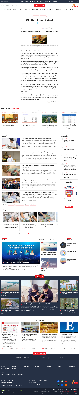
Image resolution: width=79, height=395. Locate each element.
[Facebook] (64, 1)
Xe (37, 1)
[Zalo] (69, 1)
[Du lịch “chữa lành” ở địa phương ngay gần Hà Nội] (69, 285)
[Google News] (77, 1)
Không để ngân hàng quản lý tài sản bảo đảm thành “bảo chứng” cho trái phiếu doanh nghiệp (11, 226)
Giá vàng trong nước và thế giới (49, 334)
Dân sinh (72, 9)
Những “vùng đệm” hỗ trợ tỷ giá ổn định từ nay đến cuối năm (36, 138)
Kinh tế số (27, 9)
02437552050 (33, 382)
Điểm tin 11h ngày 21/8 (71, 252)
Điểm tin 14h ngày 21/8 (71, 244)
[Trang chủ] (4, 9)
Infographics (49, 239)
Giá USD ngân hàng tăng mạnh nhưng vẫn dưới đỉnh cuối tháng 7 (38, 192)
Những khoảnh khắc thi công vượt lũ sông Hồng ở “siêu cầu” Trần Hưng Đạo (10, 294)
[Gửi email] (53, 28)
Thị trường (42, 9)
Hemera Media (19, 390)
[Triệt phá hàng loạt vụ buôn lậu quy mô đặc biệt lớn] (39, 291)
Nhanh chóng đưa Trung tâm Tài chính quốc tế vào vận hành (36, 152)
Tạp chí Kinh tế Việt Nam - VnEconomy (70, 391)
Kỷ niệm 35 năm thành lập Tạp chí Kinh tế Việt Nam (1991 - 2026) (29, 336)
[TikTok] (75, 1)
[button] (28, 233)
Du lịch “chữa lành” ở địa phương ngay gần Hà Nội (69, 293)
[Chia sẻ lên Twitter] (51, 28)
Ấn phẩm (69, 182)
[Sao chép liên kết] (55, 28)
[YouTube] (72, 1)
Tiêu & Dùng (32, 1)
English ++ (55, 1)
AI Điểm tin (69, 239)
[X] (67, 1)
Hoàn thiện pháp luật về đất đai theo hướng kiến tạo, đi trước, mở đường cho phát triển (49, 126)
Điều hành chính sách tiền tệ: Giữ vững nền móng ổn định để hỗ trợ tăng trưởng (29, 226)
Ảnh (2, 374)
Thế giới (65, 9)
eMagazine (55, 239)
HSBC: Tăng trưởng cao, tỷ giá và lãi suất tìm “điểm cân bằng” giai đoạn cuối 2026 (38, 166)
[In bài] (21, 28)
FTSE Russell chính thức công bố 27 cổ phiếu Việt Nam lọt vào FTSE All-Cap (29, 126)
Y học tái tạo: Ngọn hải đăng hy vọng (48, 269)
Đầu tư (14, 9)
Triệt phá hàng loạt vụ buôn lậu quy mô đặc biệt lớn (37, 304)
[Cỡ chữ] (23, 28)
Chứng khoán (24, 1)
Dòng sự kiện (39, 320)
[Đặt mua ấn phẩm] (75, 5)
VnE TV (41, 1)
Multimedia (5, 239)
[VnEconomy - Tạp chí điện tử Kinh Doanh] (39, 353)
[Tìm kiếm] (4, 5)
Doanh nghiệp (50, 9)
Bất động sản (58, 9)
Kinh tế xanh (35, 9)
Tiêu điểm (9, 9)
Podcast (44, 239)
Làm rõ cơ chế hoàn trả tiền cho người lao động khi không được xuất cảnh (69, 312)
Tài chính (21, 9)
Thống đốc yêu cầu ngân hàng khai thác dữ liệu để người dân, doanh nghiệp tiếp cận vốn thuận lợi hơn (38, 180)
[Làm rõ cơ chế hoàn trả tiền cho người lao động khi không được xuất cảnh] (69, 303)
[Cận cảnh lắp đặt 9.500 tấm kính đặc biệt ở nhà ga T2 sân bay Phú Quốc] (10, 303)
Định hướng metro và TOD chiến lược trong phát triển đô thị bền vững (9, 336)
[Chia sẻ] (58, 28)
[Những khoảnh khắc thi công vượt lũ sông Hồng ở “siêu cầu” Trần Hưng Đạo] (10, 285)
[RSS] (66, 385)
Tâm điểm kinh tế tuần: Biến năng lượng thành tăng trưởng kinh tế (49, 254)
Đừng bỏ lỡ (5, 210)
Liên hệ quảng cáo (41, 384)
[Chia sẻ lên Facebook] (49, 28)
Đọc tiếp (4, 136)
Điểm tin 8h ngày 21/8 (71, 260)
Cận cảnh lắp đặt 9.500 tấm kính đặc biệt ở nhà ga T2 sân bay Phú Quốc (10, 312)
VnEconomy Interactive (67, 334)
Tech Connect (48, 1)
